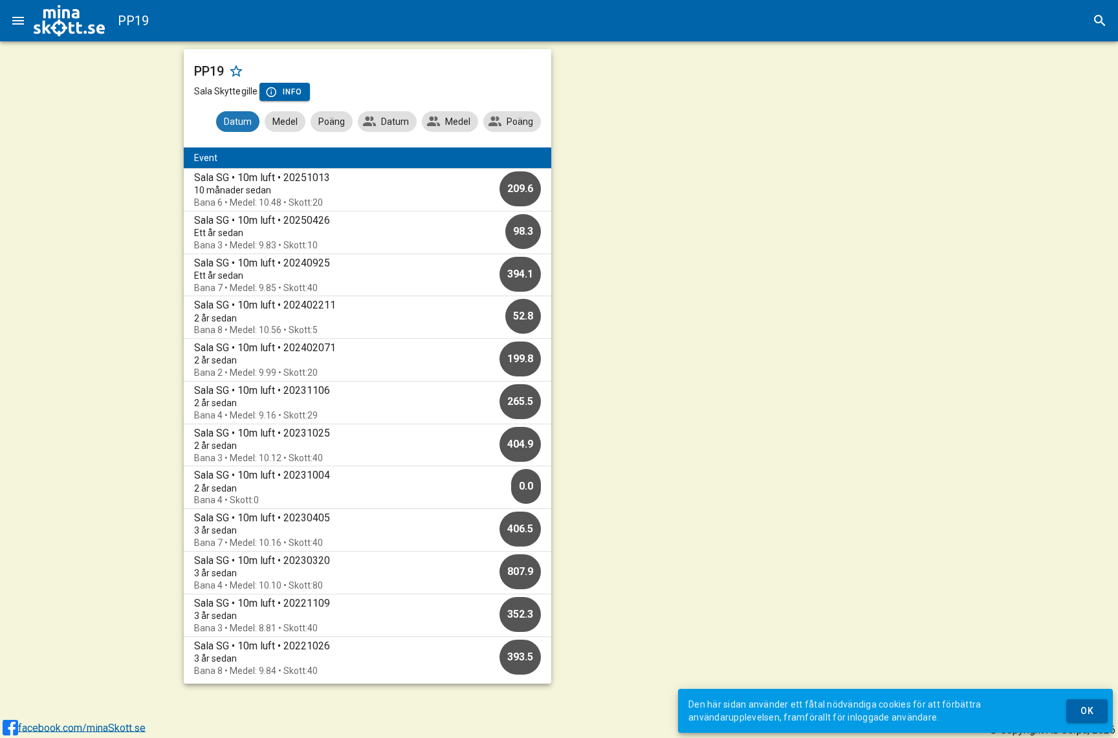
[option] (368, 190)
